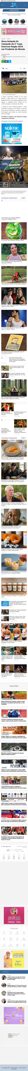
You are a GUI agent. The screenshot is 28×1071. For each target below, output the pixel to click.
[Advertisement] (14, 883)
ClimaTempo (24, 847)
